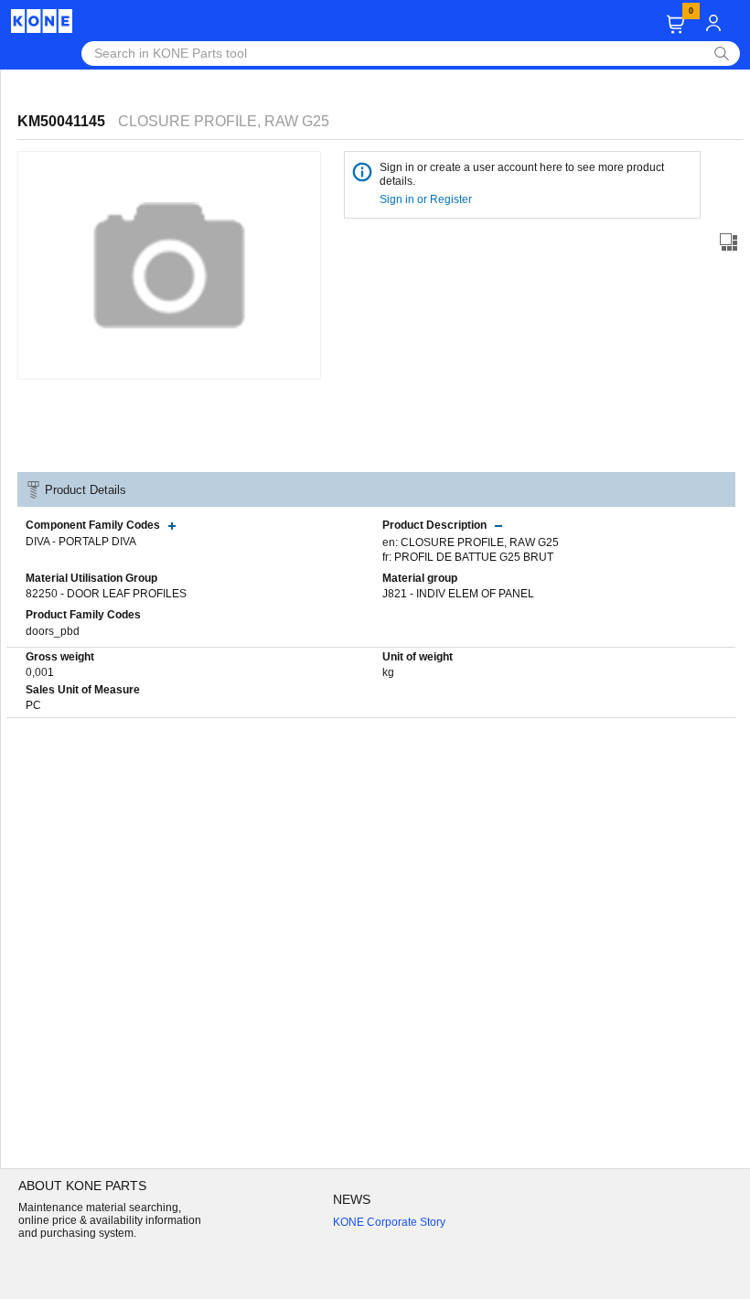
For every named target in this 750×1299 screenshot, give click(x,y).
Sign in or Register (427, 199)
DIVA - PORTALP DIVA (81, 541)
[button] (675, 24)
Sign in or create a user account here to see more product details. (522, 174)
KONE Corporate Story (389, 1222)
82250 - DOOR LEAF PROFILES (106, 593)
